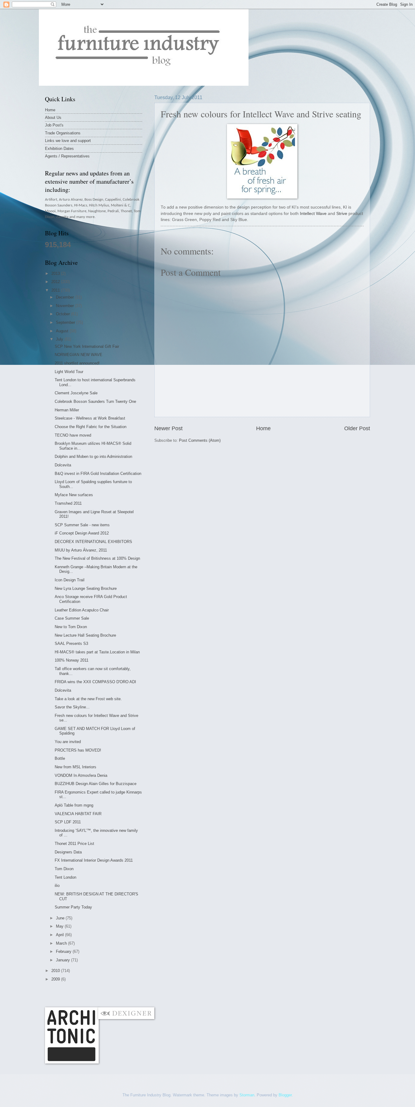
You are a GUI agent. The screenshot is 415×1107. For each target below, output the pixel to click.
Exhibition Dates (59, 148)
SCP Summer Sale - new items (82, 525)
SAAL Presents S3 (71, 643)
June (61, 918)
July (60, 339)
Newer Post (168, 428)
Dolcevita (63, 465)
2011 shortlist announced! (77, 363)
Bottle (60, 758)
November (65, 305)
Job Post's (54, 125)
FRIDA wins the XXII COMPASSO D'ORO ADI (95, 682)
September (66, 322)
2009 (56, 979)
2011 (56, 290)
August (63, 331)
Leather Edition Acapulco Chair (82, 610)
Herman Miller (67, 410)
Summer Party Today (73, 907)
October (63, 314)
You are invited (68, 741)
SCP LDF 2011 (68, 822)
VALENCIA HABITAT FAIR (78, 813)
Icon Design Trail (69, 580)
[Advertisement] (155, 994)
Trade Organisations (63, 133)
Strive (341, 213)
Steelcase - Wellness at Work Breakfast (90, 418)
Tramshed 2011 (68, 503)
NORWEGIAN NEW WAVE (78, 354)
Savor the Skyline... (72, 707)
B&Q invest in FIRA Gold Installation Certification (98, 473)
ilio (57, 885)
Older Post (357, 428)
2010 (56, 970)
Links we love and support (68, 140)
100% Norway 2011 (71, 660)
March (62, 943)
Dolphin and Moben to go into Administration (93, 456)
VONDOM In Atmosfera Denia (81, 775)
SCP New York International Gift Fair (87, 346)
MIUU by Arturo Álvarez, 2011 (81, 550)
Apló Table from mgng (74, 805)
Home (263, 428)
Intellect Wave (313, 213)
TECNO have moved (73, 435)
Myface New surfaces (74, 495)
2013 (56, 273)
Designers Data (68, 852)
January (63, 960)
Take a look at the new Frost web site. (88, 699)
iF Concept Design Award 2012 (82, 533)
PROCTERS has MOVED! (78, 750)
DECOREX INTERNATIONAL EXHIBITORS (93, 541)
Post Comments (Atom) (200, 440)
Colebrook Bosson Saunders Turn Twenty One (95, 401)
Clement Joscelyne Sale (76, 393)
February (64, 951)
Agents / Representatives (67, 156)
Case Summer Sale (72, 618)
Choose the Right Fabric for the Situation (90, 426)
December (65, 297)
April (60, 934)
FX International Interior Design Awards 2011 (94, 860)
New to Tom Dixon (71, 626)
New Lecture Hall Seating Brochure (85, 635)
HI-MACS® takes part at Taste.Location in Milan (97, 652)
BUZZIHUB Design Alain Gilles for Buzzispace (95, 783)
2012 (56, 281)
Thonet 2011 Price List (74, 843)
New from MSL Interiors (75, 767)
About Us (53, 117)
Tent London (65, 877)
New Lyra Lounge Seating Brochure (86, 588)
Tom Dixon (64, 869)
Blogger (285, 1095)
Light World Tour (69, 371)
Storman (246, 1095)
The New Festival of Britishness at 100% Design (97, 558)
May (60, 926)
